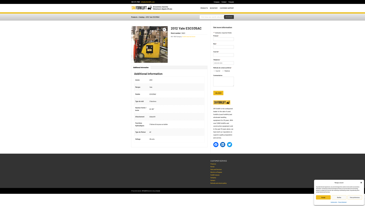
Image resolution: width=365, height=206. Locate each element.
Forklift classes (214, 175)
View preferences (355, 197)
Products (204, 8)
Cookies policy (334, 202)
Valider (218, 93)
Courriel (218, 71)
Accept (323, 197)
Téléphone (227, 71)
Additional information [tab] (141, 67)
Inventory (214, 8)
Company (216, 2)
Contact (224, 2)
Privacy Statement (342, 202)
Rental (212, 166)
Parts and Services (216, 169)
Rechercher (229, 17)
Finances (213, 164)
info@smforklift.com (148, 2)
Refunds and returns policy (218, 183)
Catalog (141, 17)
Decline (339, 197)
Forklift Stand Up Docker (188, 36)
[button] (361, 183)
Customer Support (227, 8)
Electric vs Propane (216, 172)
